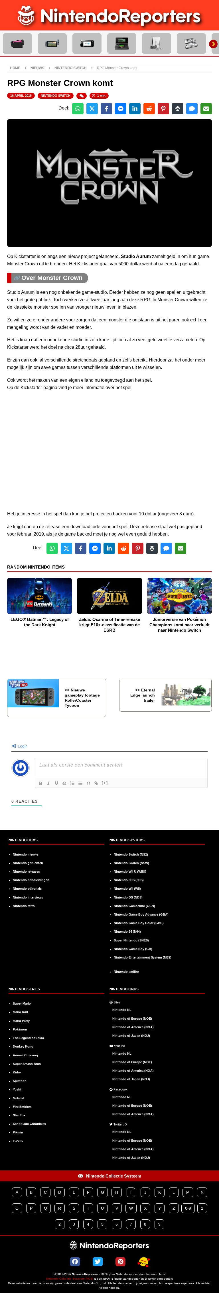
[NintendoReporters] (109, 25)
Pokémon (20, 1029)
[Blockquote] (88, 783)
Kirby (17, 1072)
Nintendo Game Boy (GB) (133, 949)
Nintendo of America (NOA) (133, 1027)
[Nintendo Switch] (52, 43)
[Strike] (64, 783)
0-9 (188, 1208)
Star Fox (19, 1115)
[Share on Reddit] (149, 108)
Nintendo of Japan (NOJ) (131, 1035)
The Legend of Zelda (28, 1038)
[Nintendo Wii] (156, 43)
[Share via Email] (206, 108)
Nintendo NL (121, 1009)
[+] (105, 783)
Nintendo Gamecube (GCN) (134, 906)
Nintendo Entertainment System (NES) (142, 957)
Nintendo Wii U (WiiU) (130, 871)
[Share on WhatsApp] (78, 108)
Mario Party (21, 1021)
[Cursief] (48, 783)
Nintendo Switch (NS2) (131, 854)
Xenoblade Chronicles (29, 1123)
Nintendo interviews (28, 897)
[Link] (96, 783)
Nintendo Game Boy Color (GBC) (139, 923)
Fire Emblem (22, 1106)
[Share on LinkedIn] (135, 108)
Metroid (18, 1098)
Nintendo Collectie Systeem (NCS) (69, 1278)
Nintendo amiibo (126, 971)
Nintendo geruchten (28, 863)
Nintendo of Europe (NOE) (132, 1018)
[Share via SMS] (192, 108)
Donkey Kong (23, 1046)
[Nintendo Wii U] (87, 43)
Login (22, 746)
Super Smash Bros (27, 1063)
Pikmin (18, 1132)
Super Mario (22, 1003)
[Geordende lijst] (72, 783)
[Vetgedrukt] (40, 783)
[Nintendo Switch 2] (17, 43)
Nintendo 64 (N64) (127, 931)
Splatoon (20, 1081)
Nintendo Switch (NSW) (131, 863)
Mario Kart (20, 1012)
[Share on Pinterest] (163, 108)
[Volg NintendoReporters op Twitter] (98, 1261)
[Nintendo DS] (191, 43)
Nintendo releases (26, 871)
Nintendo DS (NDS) (128, 897)
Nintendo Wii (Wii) (127, 888)
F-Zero (18, 1141)
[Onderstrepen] (56, 783)
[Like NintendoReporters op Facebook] (75, 1261)
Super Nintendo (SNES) (131, 940)
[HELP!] (143, 1262)
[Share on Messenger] (120, 108)
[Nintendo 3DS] (122, 43)
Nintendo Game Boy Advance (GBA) (141, 914)
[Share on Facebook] (106, 108)
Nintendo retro (24, 906)
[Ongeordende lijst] (80, 783)
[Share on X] (92, 108)
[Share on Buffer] (177, 108)
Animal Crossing (25, 1055)
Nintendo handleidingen (31, 880)
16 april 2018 (21, 95)
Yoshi (17, 1089)
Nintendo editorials (27, 888)
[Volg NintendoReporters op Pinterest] (120, 1261)
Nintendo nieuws (25, 854)
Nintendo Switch (55, 95)
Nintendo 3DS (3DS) (129, 880)
